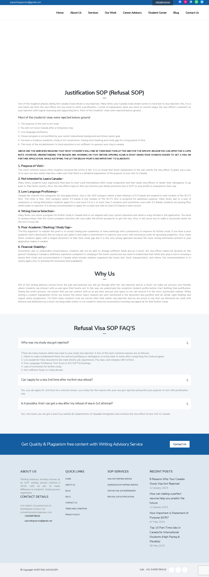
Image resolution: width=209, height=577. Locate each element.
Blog (68, 491)
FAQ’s (68, 497)
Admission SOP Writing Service (123, 485)
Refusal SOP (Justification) (121, 497)
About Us (70, 485)
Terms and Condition (76, 508)
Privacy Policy (72, 514)
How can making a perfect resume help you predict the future (167, 498)
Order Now (162, 2)
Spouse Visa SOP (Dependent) (122, 491)
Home (92, 63)
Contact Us (179, 444)
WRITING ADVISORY (46, 569)
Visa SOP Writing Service (120, 479)
